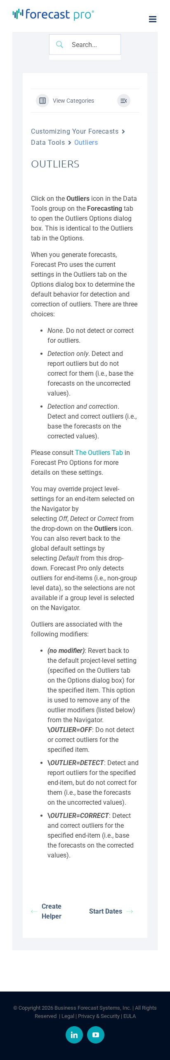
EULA (129, 1016)
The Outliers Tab (99, 453)
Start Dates (105, 911)
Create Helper (51, 911)
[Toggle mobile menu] (153, 19)
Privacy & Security (99, 1016)
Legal (67, 1016)
